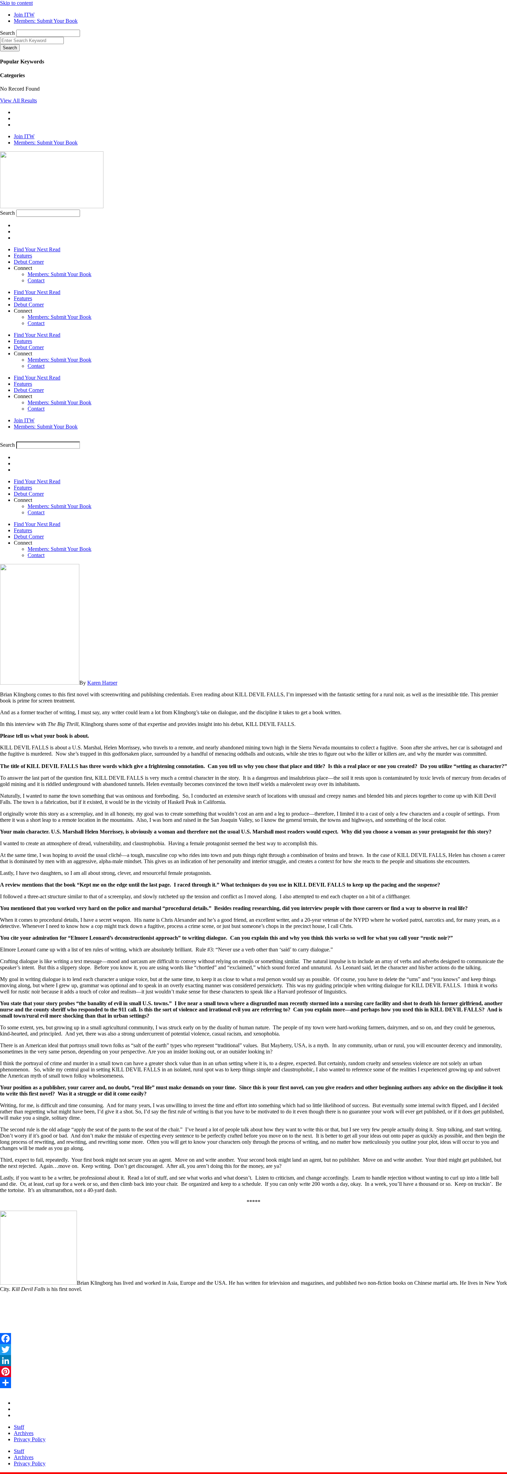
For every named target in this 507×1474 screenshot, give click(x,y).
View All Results (18, 100)
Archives (23, 1433)
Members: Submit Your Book (59, 274)
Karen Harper (102, 683)
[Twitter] (253, 1349)
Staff (19, 1427)
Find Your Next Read (37, 249)
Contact (36, 280)
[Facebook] (253, 1338)
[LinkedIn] (253, 1360)
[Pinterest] (253, 1371)
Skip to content (16, 3)
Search (7, 33)
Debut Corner (29, 262)
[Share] (253, 1382)
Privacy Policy (30, 1439)
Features (23, 256)
